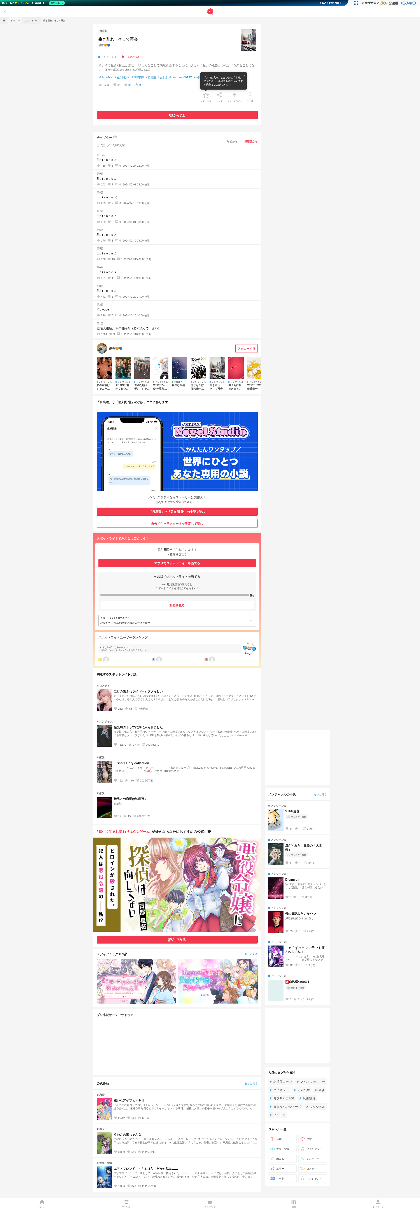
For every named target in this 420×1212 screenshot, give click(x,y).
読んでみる (177, 939)
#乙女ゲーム (140, 831)
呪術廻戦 (307, 1098)
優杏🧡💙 (104, 45)
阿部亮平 (138, 77)
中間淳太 (200, 77)
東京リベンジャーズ (285, 1106)
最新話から (251, 141)
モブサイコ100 (282, 1098)
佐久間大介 (122, 77)
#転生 (101, 831)
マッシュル (315, 1106)
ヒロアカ (278, 1115)
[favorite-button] (205, 94)
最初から (232, 141)
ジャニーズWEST (180, 77)
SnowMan (106, 77)
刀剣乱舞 (302, 1090)
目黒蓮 (151, 77)
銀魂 (320, 1090)
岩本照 (163, 77)
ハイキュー (279, 1090)
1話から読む (177, 115)
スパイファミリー (311, 1081)
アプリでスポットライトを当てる (177, 563)
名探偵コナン (281, 1081)
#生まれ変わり (118, 831)
